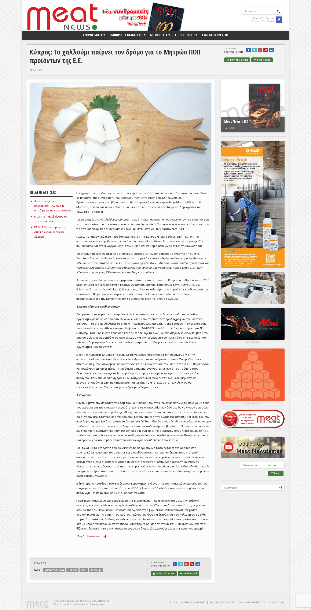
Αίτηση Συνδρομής (263, 18)
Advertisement (252, 342)
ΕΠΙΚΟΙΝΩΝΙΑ (277, 602)
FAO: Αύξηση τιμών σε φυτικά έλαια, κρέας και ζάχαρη (49, 232)
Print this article (237, 60)
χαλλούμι (96, 570)
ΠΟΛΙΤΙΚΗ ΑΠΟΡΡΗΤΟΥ (251, 602)
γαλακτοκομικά (54, 570)
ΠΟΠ (84, 570)
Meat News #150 (236, 121)
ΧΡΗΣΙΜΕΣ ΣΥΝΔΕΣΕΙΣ (222, 602)
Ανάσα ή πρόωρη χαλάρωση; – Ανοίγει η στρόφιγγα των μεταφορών (53, 206)
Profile (173, 602)
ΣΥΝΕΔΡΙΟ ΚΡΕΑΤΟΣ (215, 35)
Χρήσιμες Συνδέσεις (262, 21)
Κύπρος (72, 570)
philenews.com (95, 536)
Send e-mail (262, 60)
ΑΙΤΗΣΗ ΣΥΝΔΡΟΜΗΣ (193, 602)
